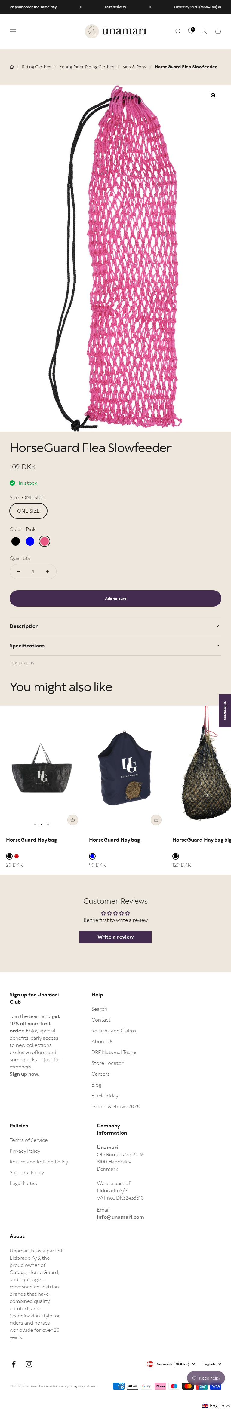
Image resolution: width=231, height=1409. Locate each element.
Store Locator (107, 1063)
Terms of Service (29, 1140)
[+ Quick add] (72, 820)
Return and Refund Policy (39, 1161)
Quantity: (20, 558)
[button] (216, 1406)
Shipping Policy (27, 1172)
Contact (101, 1019)
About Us (102, 1041)
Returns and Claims (113, 1030)
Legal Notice (24, 1183)
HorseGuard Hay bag (31, 839)
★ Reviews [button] (225, 710)
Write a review (115, 937)
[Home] (12, 67)
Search (99, 1009)
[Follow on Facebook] (14, 1364)
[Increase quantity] (47, 571)
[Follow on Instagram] (29, 1364)
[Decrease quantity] (18, 571)
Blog (96, 1084)
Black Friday (104, 1095)
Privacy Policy (25, 1151)
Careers (100, 1074)
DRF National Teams (114, 1052)
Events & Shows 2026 (115, 1106)
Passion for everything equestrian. (68, 1386)
